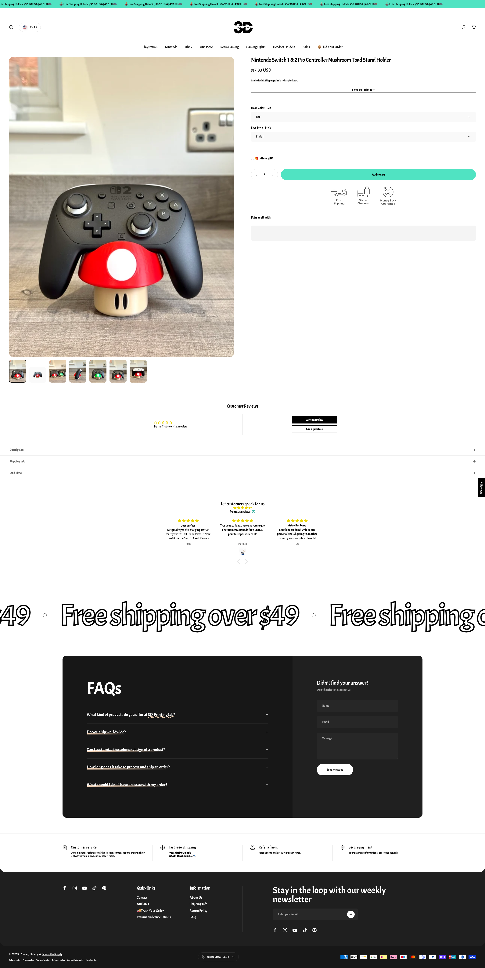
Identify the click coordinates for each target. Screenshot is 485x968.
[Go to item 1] (37, 375)
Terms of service (42, 960)
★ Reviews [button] (481, 487)
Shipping (269, 80)
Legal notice (91, 960)
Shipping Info (17, 461)
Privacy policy (28, 960)
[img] (242, 508)
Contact (142, 898)
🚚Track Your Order (150, 911)
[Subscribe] (351, 914)
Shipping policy (58, 960)
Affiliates (143, 904)
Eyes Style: (261, 128)
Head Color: (261, 108)
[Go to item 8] (138, 371)
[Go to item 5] (77, 371)
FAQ (193, 917)
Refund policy (14, 960)
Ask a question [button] (314, 429)
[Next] (224, 216)
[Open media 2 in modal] (121, 207)
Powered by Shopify (52, 954)
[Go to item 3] (57, 371)
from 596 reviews (240, 512)
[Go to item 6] (97, 371)
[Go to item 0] (17, 371)
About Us (196, 898)
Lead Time (15, 473)
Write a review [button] (314, 420)
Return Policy (198, 911)
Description (16, 450)
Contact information (75, 960)
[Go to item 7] (118, 371)
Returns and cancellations (154, 917)
